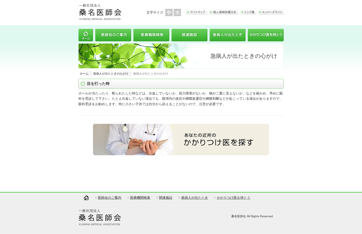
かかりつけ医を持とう (266, 35)
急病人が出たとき (227, 35)
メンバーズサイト (271, 12)
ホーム (85, 35)
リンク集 (248, 12)
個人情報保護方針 (224, 12)
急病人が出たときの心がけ (110, 73)
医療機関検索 (151, 35)
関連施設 (189, 35)
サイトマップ (196, 12)
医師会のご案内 (113, 35)
